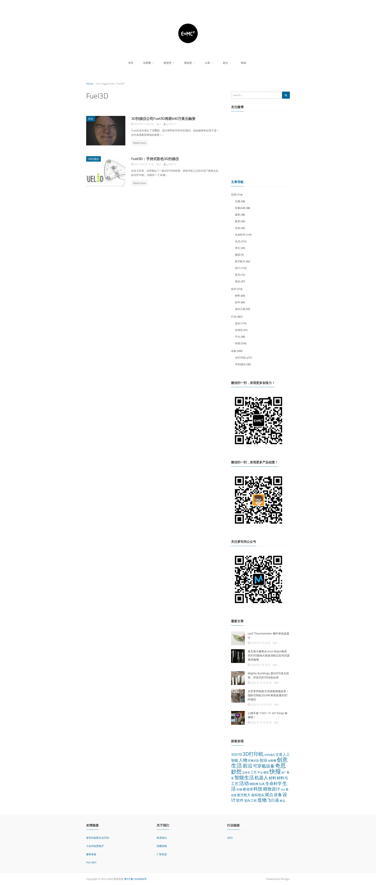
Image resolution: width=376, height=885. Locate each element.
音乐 (237, 274)
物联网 (253, 784)
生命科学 (240, 234)
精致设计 (271, 789)
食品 (237, 281)
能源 (237, 254)
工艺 (253, 772)
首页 (130, 63)
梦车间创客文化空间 (97, 837)
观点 (269, 794)
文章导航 (237, 182)
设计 (237, 268)
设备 (233, 351)
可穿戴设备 (264, 766)
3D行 (230, 837)
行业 (233, 316)
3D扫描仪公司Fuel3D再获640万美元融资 (163, 118)
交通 (237, 201)
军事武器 (240, 208)
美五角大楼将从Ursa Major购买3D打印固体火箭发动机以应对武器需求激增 (269, 655)
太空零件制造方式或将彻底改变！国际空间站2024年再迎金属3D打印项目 (268, 695)
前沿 (225, 63)
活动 (244, 783)
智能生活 (244, 777)
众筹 (207, 63)
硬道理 (167, 63)
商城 (243, 63)
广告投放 (162, 854)
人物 (243, 760)
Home (90, 83)
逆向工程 (240, 309)
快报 (237, 343)
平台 (237, 336)
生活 (237, 241)
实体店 (239, 330)
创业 (90, 118)
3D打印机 (240, 357)
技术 (233, 289)
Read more (139, 143)
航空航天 (240, 261)
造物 (262, 800)
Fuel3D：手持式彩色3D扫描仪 (155, 158)
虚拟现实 (257, 795)
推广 (283, 772)
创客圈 (147, 63)
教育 (237, 221)
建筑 (237, 214)
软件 (237, 302)
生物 (239, 789)
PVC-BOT (91, 862)
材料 (237, 295)
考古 (237, 248)
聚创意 (188, 63)
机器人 (261, 777)
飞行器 (273, 800)
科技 (257, 789)
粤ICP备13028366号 (135, 879)
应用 (233, 194)
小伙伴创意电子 (95, 846)
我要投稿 (162, 846)
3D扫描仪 (93, 159)
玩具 (237, 228)
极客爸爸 (91, 854)
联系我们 (162, 837)
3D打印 (236, 754)
